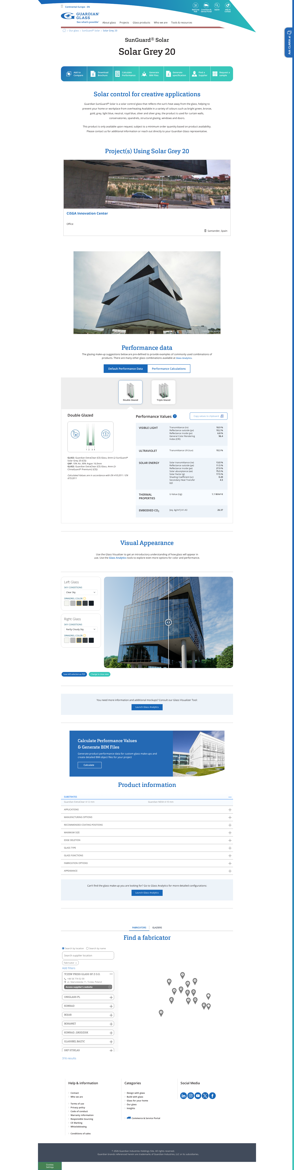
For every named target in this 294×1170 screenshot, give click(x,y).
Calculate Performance (129, 74)
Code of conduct (79, 1111)
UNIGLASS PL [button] (72, 997)
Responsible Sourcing (82, 1118)
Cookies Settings (50, 1166)
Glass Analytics (184, 358)
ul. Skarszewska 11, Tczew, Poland (84, 981)
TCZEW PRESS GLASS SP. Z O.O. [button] (82, 974)
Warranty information (82, 1115)
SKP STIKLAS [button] (72, 1050)
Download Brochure (103, 74)
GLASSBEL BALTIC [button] (74, 1041)
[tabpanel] (147, 997)
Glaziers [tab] (157, 927)
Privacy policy (78, 1107)
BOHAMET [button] (70, 1023)
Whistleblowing (79, 1126)
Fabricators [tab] (139, 927)
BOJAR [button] (68, 1014)
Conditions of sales (81, 1133)
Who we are (77, 1096)
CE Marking (76, 1122)
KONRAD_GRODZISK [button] (76, 1032)
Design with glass (136, 1092)
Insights (131, 1108)
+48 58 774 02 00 (75, 978)
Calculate (89, 765)
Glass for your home (137, 1100)
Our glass (132, 1104)
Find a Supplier (203, 74)
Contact (75, 1092)
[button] (171, 1000)
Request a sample (224, 74)
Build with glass (135, 1096)
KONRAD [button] (69, 1006)
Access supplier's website (79, 986)
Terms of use (77, 1103)
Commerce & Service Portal (146, 1118)
